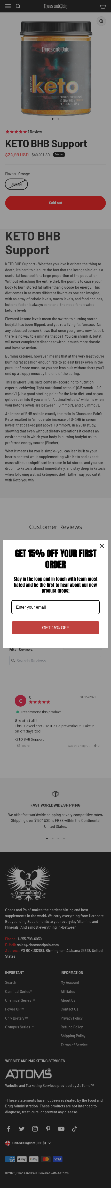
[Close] (102, 546)
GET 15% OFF (55, 627)
